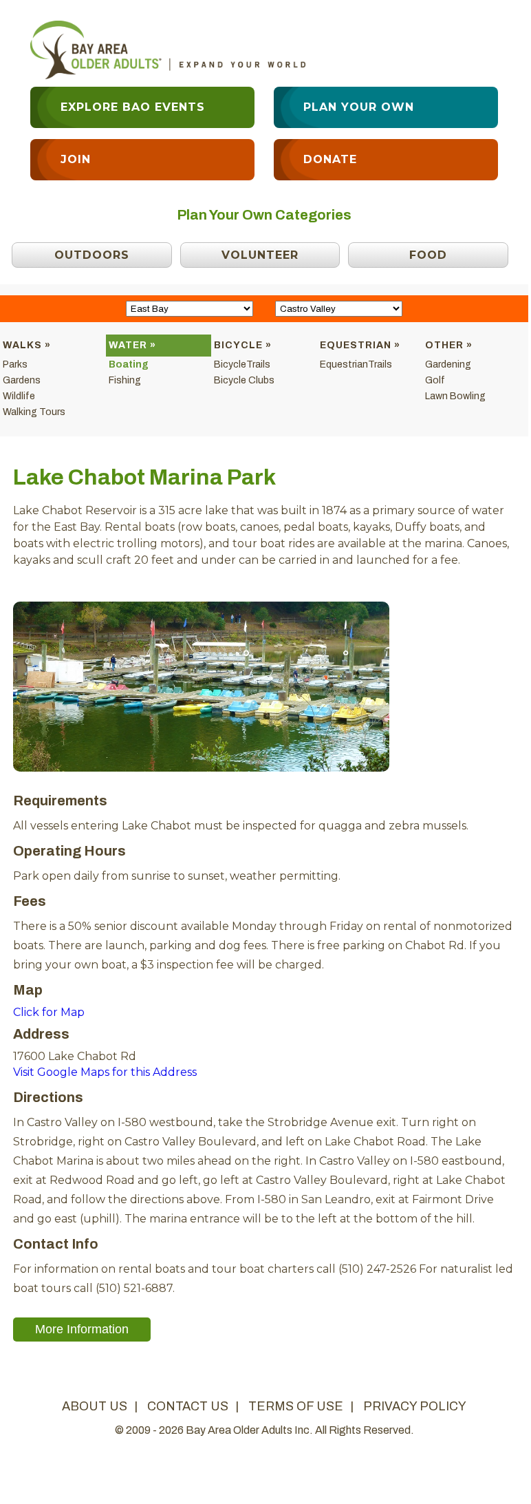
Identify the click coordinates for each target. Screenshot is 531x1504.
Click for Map (49, 1012)
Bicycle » (243, 345)
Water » (132, 345)
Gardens (22, 380)
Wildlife (19, 396)
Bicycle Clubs (244, 380)
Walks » (27, 345)
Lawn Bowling (455, 396)
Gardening (448, 364)
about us (94, 1406)
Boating (129, 364)
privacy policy (414, 1406)
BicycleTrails (242, 364)
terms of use (295, 1406)
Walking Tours (34, 412)
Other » (449, 345)
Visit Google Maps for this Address (105, 1072)
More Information (82, 1329)
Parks (15, 364)
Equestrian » (360, 345)
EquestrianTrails (356, 364)
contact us (187, 1406)
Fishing (125, 380)
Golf (435, 380)
